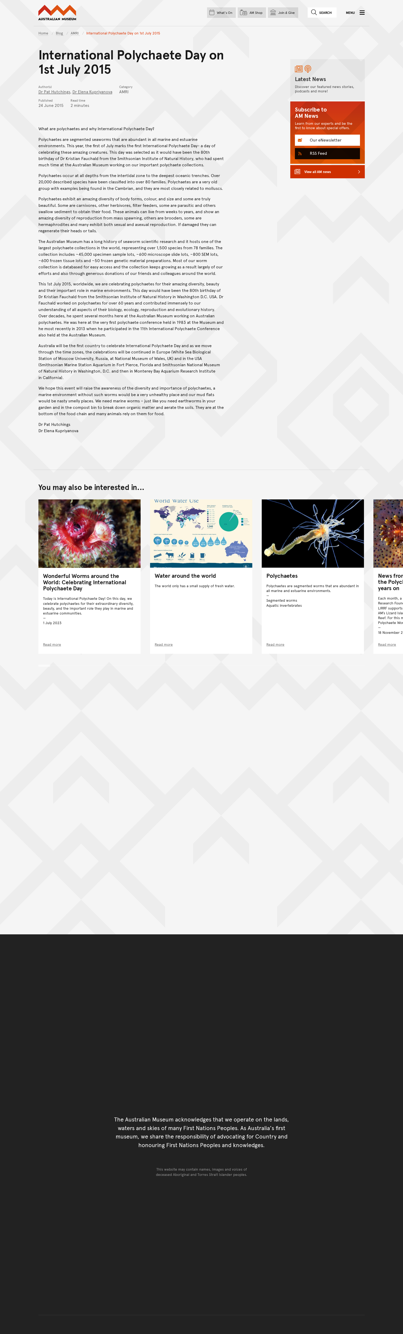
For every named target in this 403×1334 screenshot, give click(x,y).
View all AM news (317, 171)
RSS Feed (318, 153)
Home (43, 32)
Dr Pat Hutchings (54, 92)
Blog (60, 32)
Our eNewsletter (325, 140)
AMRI (75, 32)
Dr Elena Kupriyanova (92, 92)
